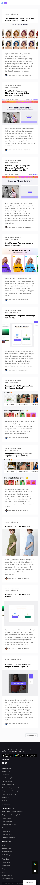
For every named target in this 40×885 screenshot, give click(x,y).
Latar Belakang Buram (8, 837)
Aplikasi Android (7, 851)
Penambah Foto (6, 818)
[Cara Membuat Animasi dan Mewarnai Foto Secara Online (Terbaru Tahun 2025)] (20, 111)
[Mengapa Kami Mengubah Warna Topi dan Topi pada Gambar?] (20, 472)
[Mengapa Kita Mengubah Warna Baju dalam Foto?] (20, 334)
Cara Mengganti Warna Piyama (17, 526)
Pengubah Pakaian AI (8, 784)
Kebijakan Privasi (7, 875)
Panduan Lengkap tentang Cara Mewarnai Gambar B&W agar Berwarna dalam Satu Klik (17, 168)
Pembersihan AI (6, 797)
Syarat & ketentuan (7, 878)
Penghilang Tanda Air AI (9, 794)
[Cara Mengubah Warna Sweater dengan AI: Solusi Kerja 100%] (20, 683)
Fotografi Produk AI (7, 781)
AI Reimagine (6, 804)
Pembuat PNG (6, 831)
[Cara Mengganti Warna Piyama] (20, 542)
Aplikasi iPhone (6, 848)
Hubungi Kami (6, 865)
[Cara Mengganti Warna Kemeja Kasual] (20, 612)
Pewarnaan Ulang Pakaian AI (10, 787)
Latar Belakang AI (7, 778)
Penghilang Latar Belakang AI (10, 791)
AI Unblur (5, 800)
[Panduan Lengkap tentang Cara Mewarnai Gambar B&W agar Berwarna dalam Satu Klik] (20, 186)
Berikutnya (30, 735)
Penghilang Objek (7, 834)
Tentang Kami (6, 862)
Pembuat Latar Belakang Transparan (12, 811)
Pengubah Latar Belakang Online (11, 815)
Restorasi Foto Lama (8, 828)
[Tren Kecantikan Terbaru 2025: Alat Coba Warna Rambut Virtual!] (20, 36)
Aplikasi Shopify (7, 855)
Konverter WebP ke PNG (9, 824)
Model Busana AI (7, 774)
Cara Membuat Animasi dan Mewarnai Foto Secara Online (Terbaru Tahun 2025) (17, 93)
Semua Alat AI (6, 771)
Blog (3, 872)
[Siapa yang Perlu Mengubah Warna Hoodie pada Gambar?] (20, 404)
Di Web (4, 845)
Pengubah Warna (15, 13)
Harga (3, 869)
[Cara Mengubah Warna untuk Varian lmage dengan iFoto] (20, 261)
